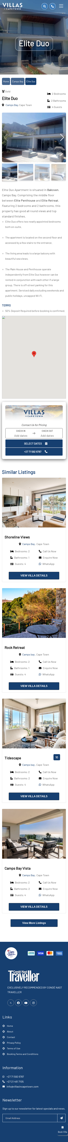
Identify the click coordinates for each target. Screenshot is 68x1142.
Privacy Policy (14, 1042)
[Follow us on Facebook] (18, 1002)
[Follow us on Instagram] (33, 1002)
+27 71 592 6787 (32, 451)
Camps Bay (17, 81)
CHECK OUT (47, 431)
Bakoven (52, 190)
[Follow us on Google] (26, 1002)
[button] (34, 354)
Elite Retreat (49, 200)
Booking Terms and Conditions (22, 1054)
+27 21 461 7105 (15, 1081)
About (10, 1031)
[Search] (44, 6)
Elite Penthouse (24, 200)
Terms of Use (13, 1048)
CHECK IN (20, 431)
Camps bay (28, 654)
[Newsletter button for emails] (61, 1118)
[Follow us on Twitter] (10, 1002)
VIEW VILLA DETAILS (34, 575)
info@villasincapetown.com (22, 1086)
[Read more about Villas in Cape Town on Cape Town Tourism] (11, 952)
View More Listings (34, 923)
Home (6, 81)
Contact (11, 1037)
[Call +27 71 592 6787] (52, 6)
